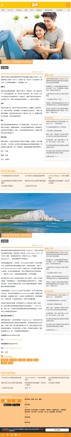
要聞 (32, 399)
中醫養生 (48, 410)
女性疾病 (40, 412)
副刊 (31, 10)
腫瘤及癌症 (55, 410)
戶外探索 (13, 360)
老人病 (46, 412)
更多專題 (59, 412)
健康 (3, 10)
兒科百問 (34, 412)
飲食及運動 (34, 410)
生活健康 (42, 410)
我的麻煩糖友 (49, 10)
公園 (36, 360)
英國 (11, 363)
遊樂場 (4, 363)
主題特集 (19, 10)
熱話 (36, 399)
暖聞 (40, 399)
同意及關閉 (57, 430)
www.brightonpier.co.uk (13, 348)
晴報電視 (10, 10)
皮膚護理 (52, 412)
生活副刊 (5, 67)
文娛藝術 (22, 360)
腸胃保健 (27, 412)
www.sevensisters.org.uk (13, 339)
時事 (26, 10)
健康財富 (39, 10)
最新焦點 (27, 399)
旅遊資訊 (5, 360)
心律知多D (59, 10)
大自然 (30, 360)
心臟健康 (63, 410)
